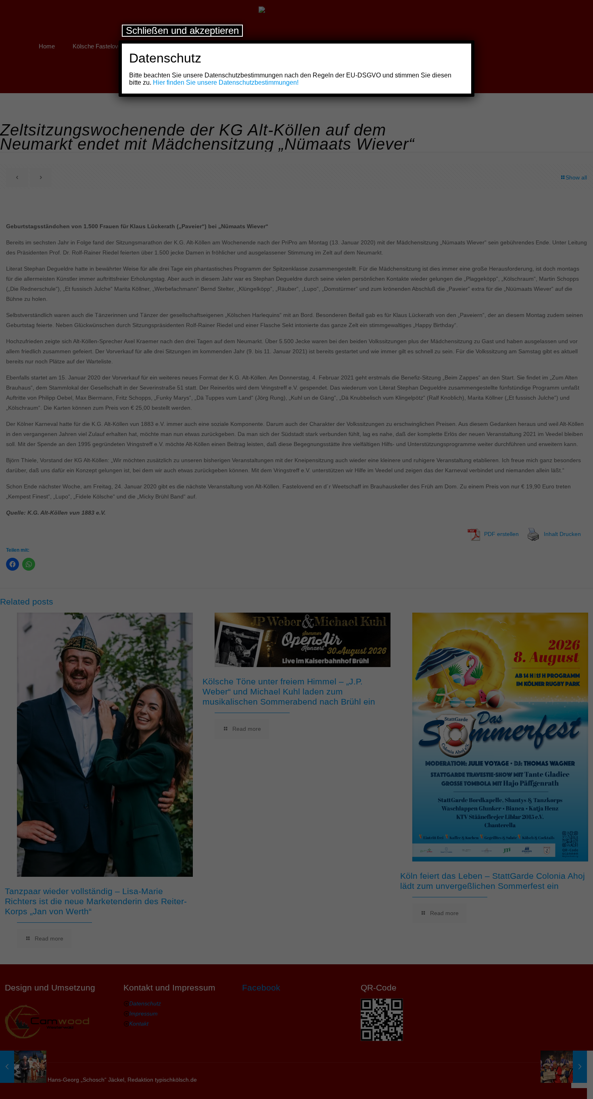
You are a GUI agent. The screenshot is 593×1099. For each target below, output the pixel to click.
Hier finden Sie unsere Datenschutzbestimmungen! (226, 82)
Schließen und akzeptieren (182, 30)
